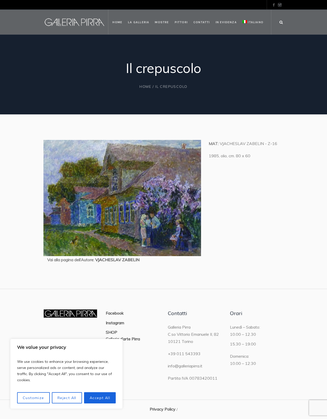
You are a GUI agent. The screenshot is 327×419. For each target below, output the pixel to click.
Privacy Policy (163, 409)
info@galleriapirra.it (185, 365)
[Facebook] (273, 5)
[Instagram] (280, 5)
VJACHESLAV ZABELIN (117, 259)
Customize (33, 398)
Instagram (115, 322)
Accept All (100, 398)
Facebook (115, 313)
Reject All (66, 398)
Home (145, 86)
